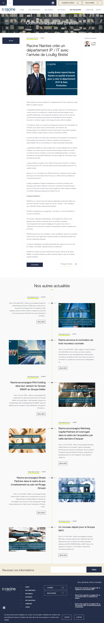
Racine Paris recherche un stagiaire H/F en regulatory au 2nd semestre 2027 (87, 588)
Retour (11, 41)
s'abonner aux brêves (68, 3)
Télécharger (34, 265)
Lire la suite (41, 322)
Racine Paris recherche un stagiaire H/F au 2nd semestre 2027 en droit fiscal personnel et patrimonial (88, 605)
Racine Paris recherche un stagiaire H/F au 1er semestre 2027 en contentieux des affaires (87, 596)
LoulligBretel (93, 44)
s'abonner (50, 587)
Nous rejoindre (89, 3)
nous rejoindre (51, 593)
